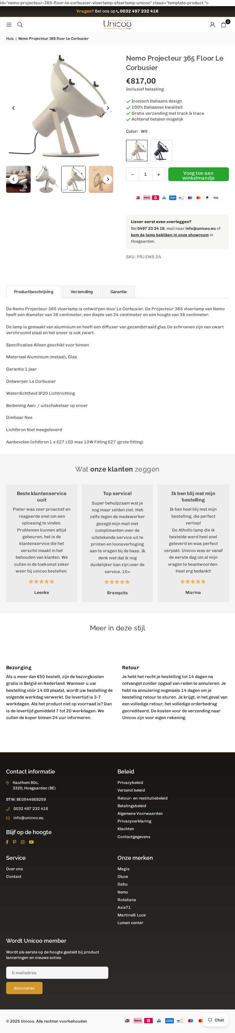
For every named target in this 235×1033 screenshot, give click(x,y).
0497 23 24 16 (151, 228)
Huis (10, 38)
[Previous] (13, 108)
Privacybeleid (130, 782)
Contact (13, 876)
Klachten (126, 828)
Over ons (14, 869)
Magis (123, 869)
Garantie (118, 291)
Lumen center (130, 922)
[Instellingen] (212, 24)
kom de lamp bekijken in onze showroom (170, 235)
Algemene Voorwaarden (140, 813)
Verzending (82, 291)
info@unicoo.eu (200, 228)
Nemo (123, 892)
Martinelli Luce (132, 915)
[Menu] (8, 24)
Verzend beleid (131, 790)
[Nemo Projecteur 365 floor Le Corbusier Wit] (73, 179)
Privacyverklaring (134, 821)
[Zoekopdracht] (19, 24)
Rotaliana (127, 899)
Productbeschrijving (33, 291)
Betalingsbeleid (132, 806)
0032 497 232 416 (30, 808)
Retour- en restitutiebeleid (143, 798)
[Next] (107, 108)
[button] (223, 24)
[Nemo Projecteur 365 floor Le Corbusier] (18, 179)
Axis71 (124, 907)
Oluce (123, 876)
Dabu (123, 884)
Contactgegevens (134, 836)
